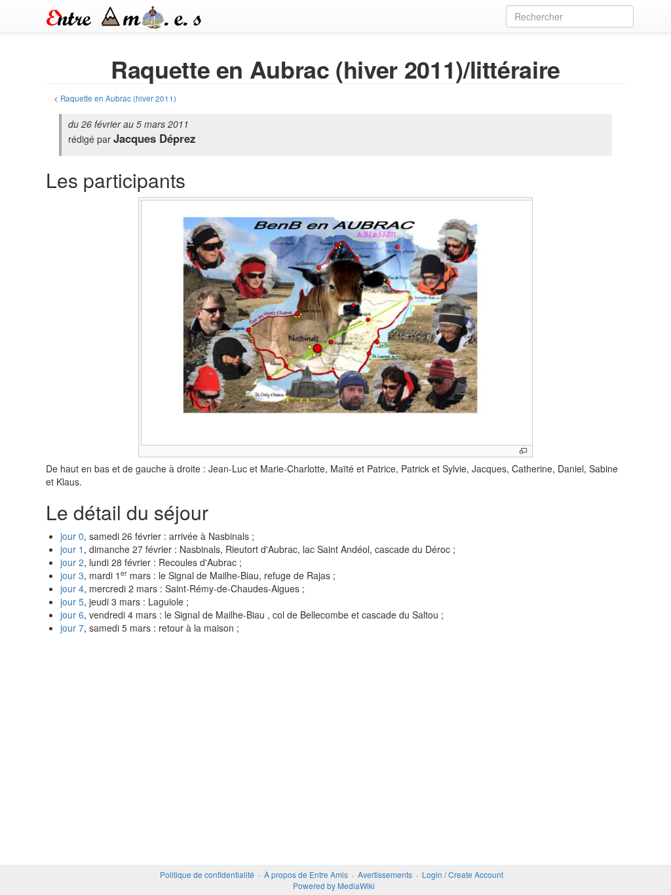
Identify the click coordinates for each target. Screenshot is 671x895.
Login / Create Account (462, 874)
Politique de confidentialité (207, 874)
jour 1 (72, 549)
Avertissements (385, 874)
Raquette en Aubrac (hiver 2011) (118, 98)
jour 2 (72, 562)
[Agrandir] (523, 451)
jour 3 (72, 575)
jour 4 (72, 588)
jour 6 (72, 614)
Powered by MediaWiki (334, 885)
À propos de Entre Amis (306, 874)
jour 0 (72, 536)
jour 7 (72, 627)
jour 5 (72, 601)
